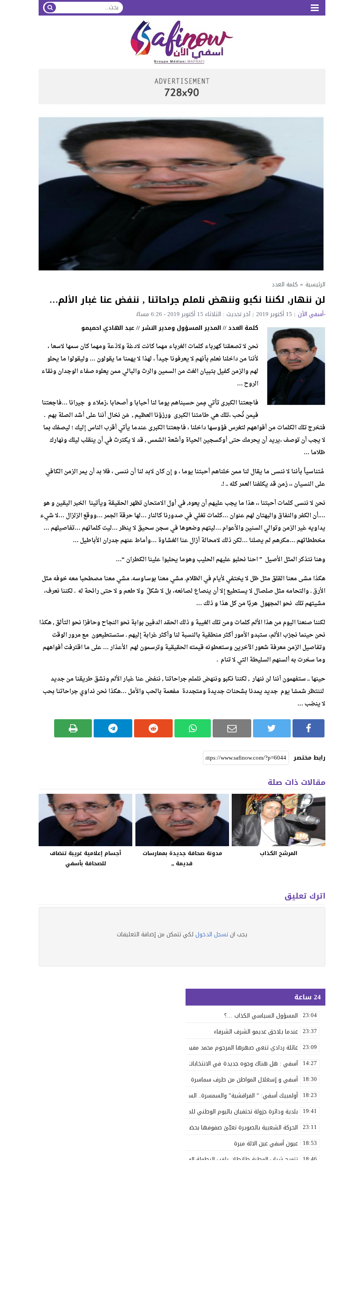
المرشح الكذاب (278, 853)
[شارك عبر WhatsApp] (193, 728)
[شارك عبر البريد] (232, 728)
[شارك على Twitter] (272, 728)
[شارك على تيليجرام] (113, 728)
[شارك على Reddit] (153, 728)
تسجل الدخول (211, 934)
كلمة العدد (285, 284)
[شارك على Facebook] (308, 728)
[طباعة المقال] (73, 728)
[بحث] (50, 7)
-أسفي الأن (311, 314)
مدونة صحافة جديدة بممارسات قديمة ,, (182, 858)
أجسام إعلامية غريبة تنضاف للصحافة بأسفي (85, 858)
